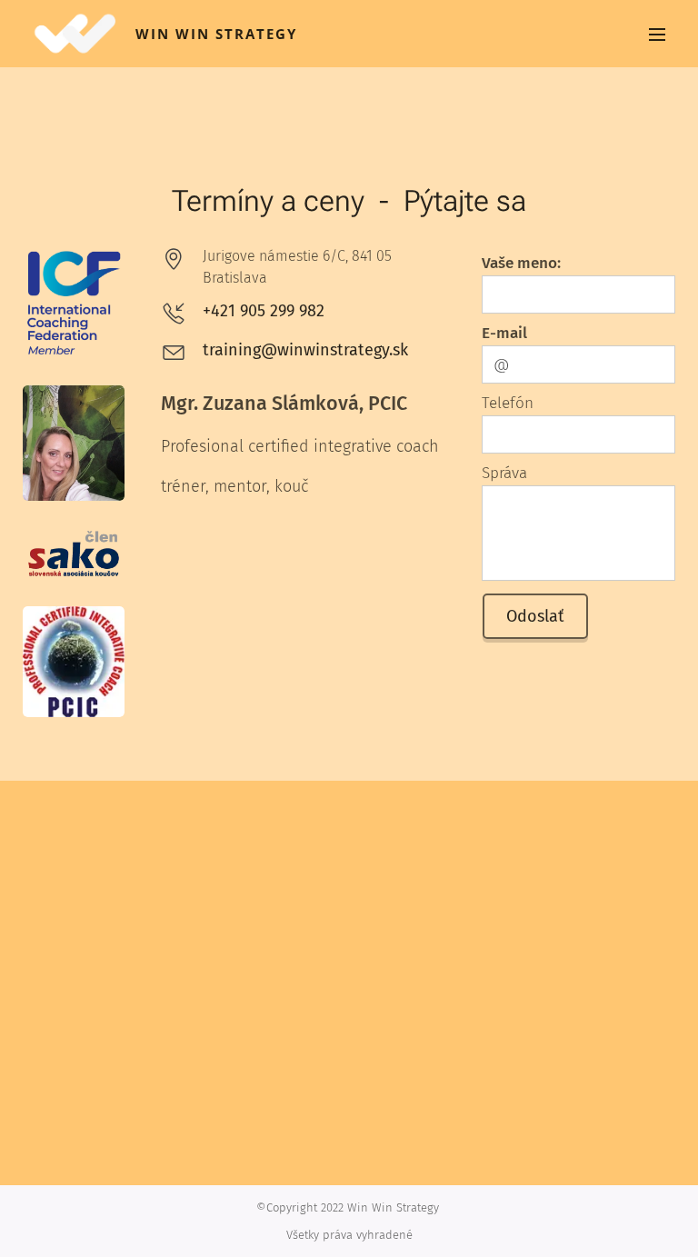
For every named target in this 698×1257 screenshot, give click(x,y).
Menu (657, 33)
